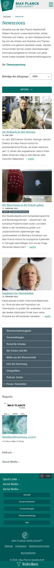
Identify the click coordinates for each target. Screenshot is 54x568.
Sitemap (9, 546)
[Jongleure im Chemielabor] (27, 273)
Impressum (21, 546)
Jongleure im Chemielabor (18, 293)
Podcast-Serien (14, 377)
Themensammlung (15, 64)
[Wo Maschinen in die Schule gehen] (27, 185)
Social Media (11, 484)
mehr (31, 158)
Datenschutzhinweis (39, 546)
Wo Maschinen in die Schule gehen (23, 205)
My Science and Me (16, 350)
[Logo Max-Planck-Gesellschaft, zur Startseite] (23, 5)
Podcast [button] (7, 452)
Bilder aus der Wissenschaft (21, 357)
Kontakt (27, 495)
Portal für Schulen (16, 344)
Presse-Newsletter (16, 384)
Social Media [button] (10, 461)
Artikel (24, 89)
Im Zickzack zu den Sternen (18, 132)
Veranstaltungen (15, 337)
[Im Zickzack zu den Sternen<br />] (27, 112)
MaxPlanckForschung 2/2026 (19, 437)
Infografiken (13, 370)
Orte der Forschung (16, 364)
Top (48, 476)
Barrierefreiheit (28, 553)
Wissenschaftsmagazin (18, 330)
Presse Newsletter (27, 502)
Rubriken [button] (29, 564)
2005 (35, 76)
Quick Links (10, 479)
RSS (27, 522)
